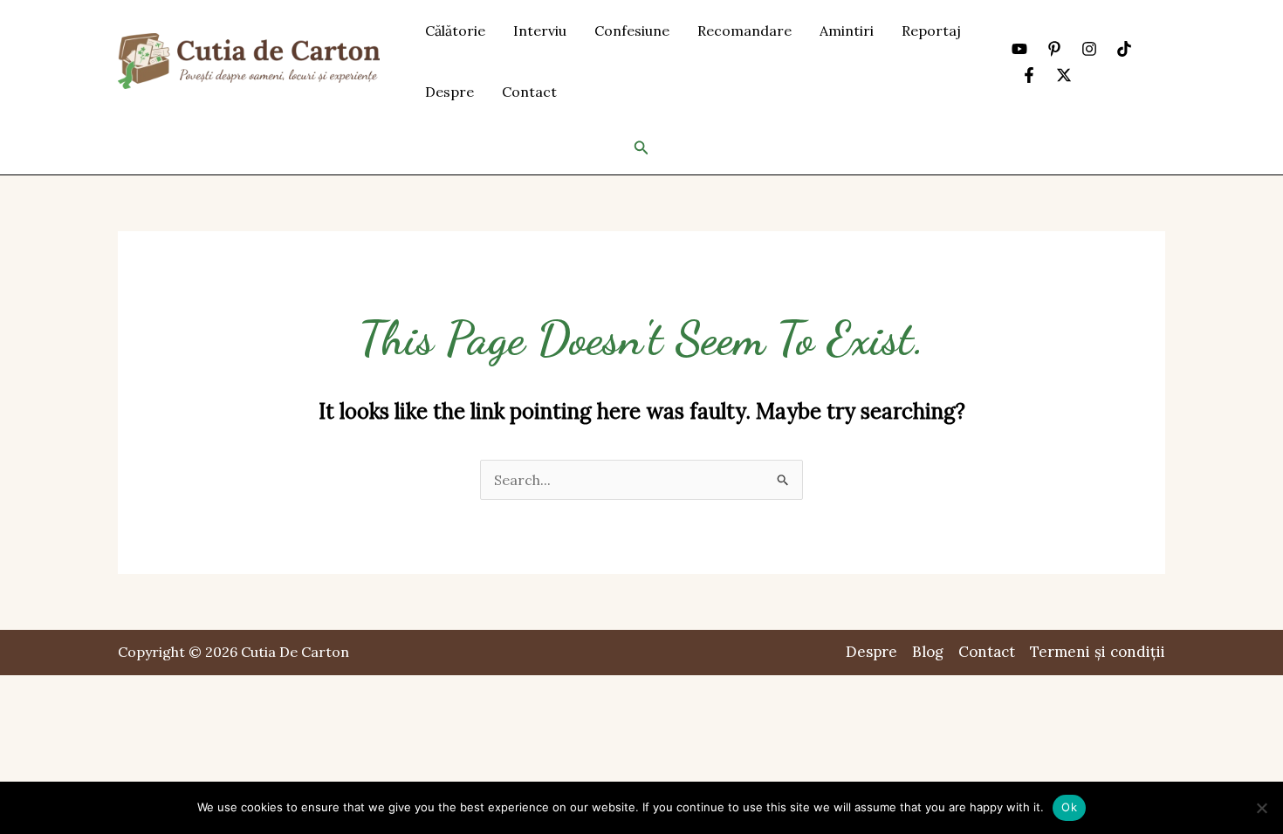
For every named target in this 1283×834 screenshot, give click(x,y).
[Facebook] (1029, 75)
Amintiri (847, 30)
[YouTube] (1019, 49)
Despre (449, 91)
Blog (927, 651)
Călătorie (455, 30)
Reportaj (931, 30)
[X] (1064, 75)
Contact (529, 91)
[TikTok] (1124, 49)
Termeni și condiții (1097, 651)
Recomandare (744, 30)
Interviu (539, 30)
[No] (1261, 808)
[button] (641, 148)
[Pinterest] (1054, 49)
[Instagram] (1089, 49)
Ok (1069, 807)
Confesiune (631, 30)
